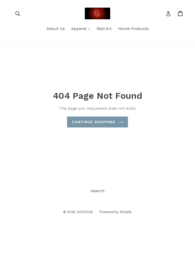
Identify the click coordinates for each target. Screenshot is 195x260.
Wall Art (104, 28)
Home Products (133, 28)
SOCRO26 (85, 212)
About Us (55, 28)
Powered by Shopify (115, 212)
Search (97, 190)
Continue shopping (93, 122)
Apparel (82, 28)
